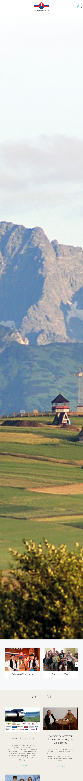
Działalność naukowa (60, 674)
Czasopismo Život (22, 674)
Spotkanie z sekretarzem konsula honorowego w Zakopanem (60, 739)
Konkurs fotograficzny (22, 738)
